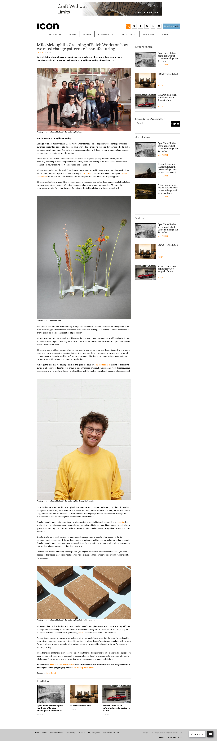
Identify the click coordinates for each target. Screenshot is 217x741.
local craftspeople (102, 364)
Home (37, 733)
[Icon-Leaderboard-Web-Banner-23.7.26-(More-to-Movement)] (108, 9)
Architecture (55, 34)
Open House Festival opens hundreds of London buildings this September (50, 708)
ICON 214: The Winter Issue (61, 664)
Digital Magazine (94, 733)
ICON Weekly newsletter (82, 667)
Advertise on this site (175, 737)
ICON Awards (104, 34)
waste (81, 632)
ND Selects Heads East (80, 705)
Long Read (51, 673)
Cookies (44, 733)
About (165, 34)
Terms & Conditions (56, 733)
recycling (121, 522)
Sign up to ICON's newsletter (149, 118)
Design (73, 34)
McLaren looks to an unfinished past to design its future (116, 708)
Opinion (87, 34)
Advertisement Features (111, 733)
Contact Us (81, 733)
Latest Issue (127, 34)
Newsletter (148, 34)
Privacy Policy (70, 733)
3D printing (88, 173)
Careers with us (162, 737)
